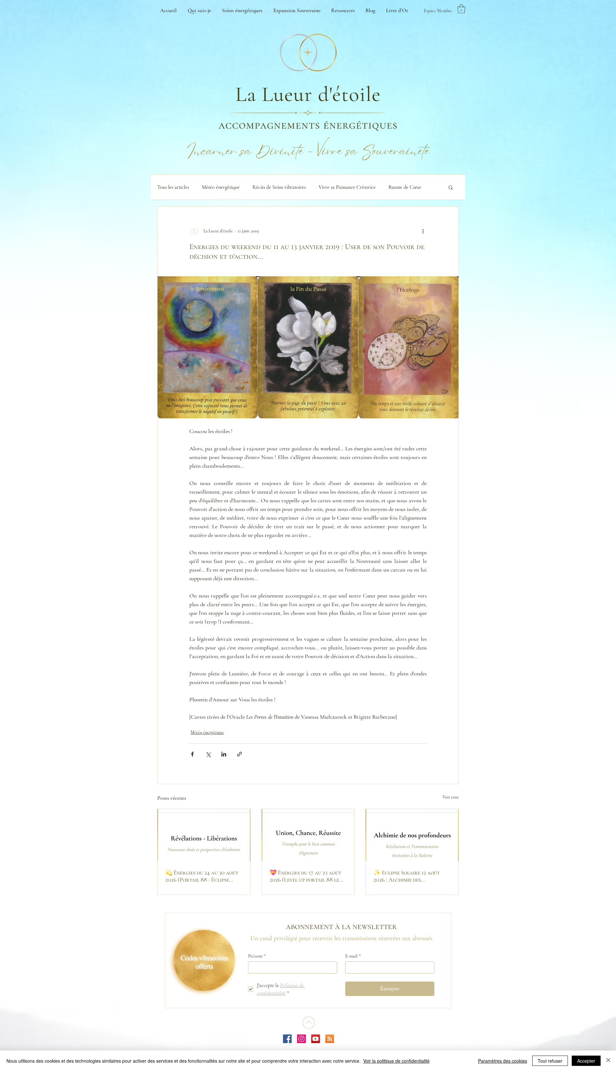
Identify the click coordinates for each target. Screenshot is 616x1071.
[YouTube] (315, 1038)
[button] (461, 8)
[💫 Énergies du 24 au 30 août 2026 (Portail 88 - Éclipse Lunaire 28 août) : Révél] (204, 835)
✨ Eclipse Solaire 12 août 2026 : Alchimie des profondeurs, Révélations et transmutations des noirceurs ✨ (411, 876)
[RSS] (329, 1038)
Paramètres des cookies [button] (502, 1061)
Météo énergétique (221, 187)
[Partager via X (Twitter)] (208, 754)
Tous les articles (173, 187)
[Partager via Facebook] (192, 754)
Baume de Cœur (405, 187)
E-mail (353, 956)
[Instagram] (301, 1038)
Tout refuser (550, 1061)
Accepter (586, 1061)
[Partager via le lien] (239, 754)
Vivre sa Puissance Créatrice (347, 187)
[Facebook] (287, 1038)
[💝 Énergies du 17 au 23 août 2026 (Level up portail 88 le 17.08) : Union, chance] (308, 835)
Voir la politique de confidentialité (396, 1061)
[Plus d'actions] (423, 231)
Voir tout (450, 797)
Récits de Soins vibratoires (279, 187)
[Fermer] (608, 1061)
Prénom (257, 956)
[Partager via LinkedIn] (224, 754)
